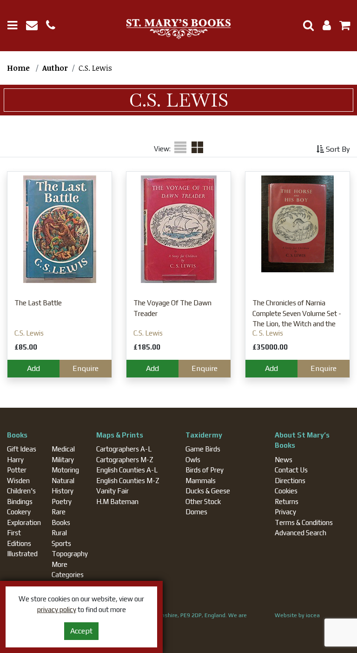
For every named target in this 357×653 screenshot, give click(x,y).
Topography (70, 554)
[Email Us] (36, 27)
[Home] (178, 29)
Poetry (62, 501)
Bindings (20, 501)
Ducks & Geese (207, 491)
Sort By (337, 149)
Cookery (19, 512)
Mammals (200, 481)
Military (63, 460)
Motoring (65, 470)
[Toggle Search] (305, 25)
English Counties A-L (127, 470)
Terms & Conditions (304, 522)
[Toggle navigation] (16, 25)
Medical (63, 449)
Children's (21, 491)
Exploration (24, 522)
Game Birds (202, 449)
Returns (286, 501)
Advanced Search (300, 533)
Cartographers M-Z (124, 460)
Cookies (286, 491)
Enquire (86, 368)
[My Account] (324, 27)
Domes (196, 512)
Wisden (18, 481)
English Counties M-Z (127, 481)
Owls (192, 460)
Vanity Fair (112, 491)
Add (33, 368)
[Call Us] (54, 27)
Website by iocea (297, 615)
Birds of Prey (204, 470)
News (283, 460)
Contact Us (291, 470)
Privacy (285, 512)
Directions (290, 481)
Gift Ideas (21, 449)
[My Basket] (341, 27)
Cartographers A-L (124, 449)
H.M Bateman (117, 501)
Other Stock (203, 501)
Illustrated (22, 554)
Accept (81, 630)
